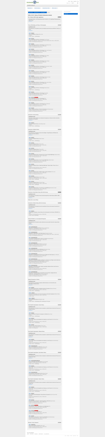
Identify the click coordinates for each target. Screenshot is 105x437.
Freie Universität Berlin (30, 432)
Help (77, 1)
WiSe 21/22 (31, 12)
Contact (72, 1)
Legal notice (75, 1)
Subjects (68, 435)
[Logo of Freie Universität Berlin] (33, 2)
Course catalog (31, 5)
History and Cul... (36, 12)
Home (69, 1)
